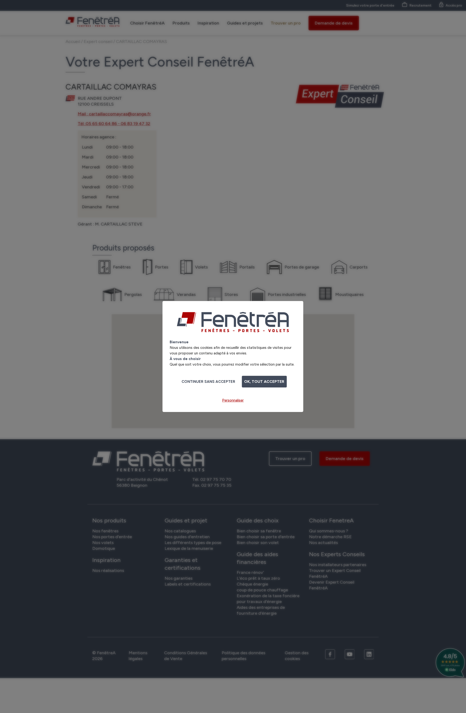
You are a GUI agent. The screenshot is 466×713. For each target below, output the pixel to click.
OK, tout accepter (264, 381)
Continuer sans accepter (208, 381)
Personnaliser (233, 400)
